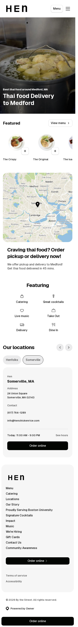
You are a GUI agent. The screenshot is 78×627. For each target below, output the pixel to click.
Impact (10, 521)
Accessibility (14, 581)
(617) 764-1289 (16, 413)
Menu (57, 9)
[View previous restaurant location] (60, 347)
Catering (12, 494)
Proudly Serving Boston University (29, 510)
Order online (37, 446)
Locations (12, 499)
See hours (62, 435)
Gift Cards (13, 537)
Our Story (12, 504)
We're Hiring (14, 532)
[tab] (12, 359)
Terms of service (16, 575)
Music (10, 526)
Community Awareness (21, 548)
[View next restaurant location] (68, 347)
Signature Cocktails (19, 515)
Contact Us (13, 542)
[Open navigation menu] (67, 8)
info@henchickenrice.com (23, 421)
